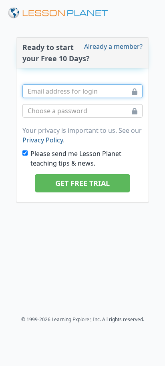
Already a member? (113, 46)
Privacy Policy (42, 140)
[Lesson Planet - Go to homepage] (58, 13)
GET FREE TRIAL (82, 183)
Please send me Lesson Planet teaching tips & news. (75, 158)
